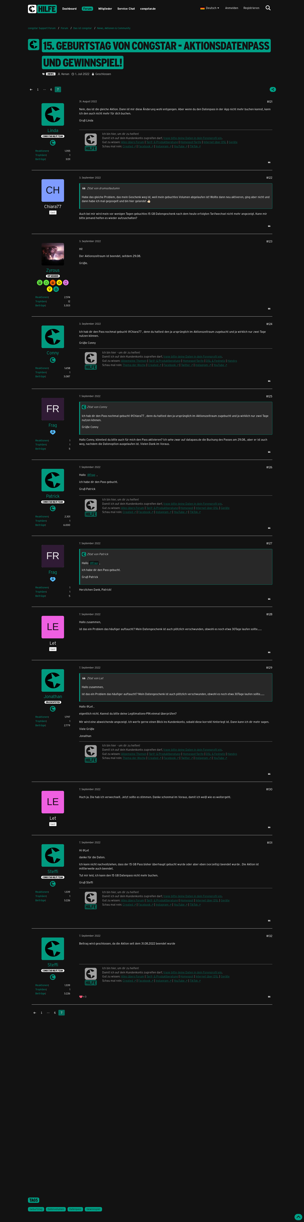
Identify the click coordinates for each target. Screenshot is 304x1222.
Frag (92, 475)
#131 (269, 842)
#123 (269, 241)
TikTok (194, 146)
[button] (210, 8)
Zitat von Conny (97, 407)
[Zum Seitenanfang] (298, 1217)
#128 (269, 614)
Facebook (144, 146)
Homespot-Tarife (190, 142)
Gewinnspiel (93, 1209)
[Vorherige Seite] (31, 89)
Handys (232, 360)
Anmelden (231, 8)
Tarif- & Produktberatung (162, 142)
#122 (269, 177)
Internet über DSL (215, 142)
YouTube (179, 146)
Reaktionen (41, 150)
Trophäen (40, 155)
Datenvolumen (56, 1209)
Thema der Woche (134, 365)
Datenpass (75, 1209)
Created (128, 146)
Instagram (162, 146)
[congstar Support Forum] (42, 8)
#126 (269, 467)
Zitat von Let (95, 678)
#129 (269, 667)
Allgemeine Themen (134, 360)
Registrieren (251, 8)
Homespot (186, 508)
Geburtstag (36, 1209)
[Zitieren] (269, 162)
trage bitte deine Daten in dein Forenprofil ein (192, 138)
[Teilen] (273, 89)
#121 (269, 101)
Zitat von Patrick (97, 554)
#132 (269, 936)
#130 (269, 789)
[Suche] (268, 8)
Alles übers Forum (132, 142)
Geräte (233, 142)
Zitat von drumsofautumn (103, 188)
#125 (269, 396)
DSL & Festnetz (215, 360)
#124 (269, 324)
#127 (269, 543)
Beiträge (40, 159)
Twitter (185, 365)
